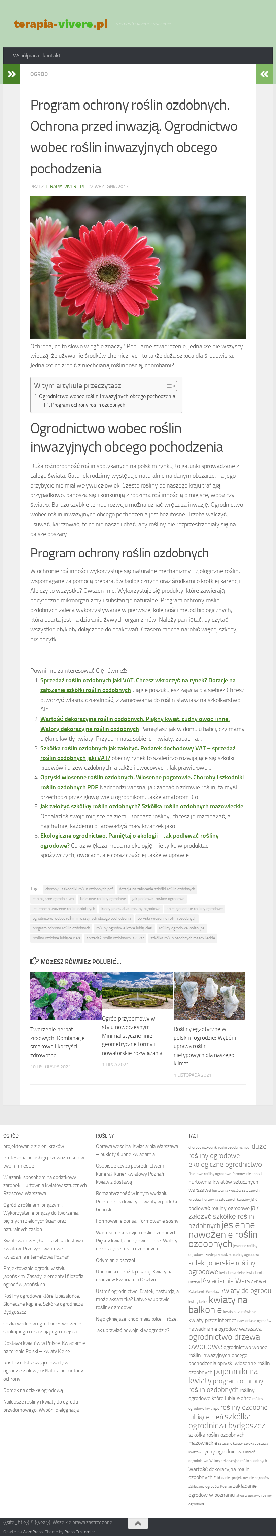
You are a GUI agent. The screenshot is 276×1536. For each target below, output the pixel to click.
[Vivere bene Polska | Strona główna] (61, 23)
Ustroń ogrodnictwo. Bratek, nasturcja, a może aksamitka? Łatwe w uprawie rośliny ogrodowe (137, 1299)
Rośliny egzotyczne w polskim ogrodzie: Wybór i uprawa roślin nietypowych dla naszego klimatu (205, 1046)
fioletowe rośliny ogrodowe (103, 898)
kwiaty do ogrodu (245, 1290)
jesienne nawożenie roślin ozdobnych (64, 908)
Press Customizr (79, 1531)
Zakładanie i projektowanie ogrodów (241, 1478)
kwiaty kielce (198, 1302)
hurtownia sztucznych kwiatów (226, 1199)
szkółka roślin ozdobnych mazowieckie (182, 938)
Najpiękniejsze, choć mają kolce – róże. (137, 1319)
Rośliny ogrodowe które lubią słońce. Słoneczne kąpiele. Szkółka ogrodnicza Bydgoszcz (43, 1304)
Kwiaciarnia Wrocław (203, 1292)
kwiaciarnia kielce (232, 1273)
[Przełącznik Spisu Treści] (167, 386)
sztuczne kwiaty (230, 1443)
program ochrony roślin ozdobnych (61, 928)
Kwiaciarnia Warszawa (233, 1281)
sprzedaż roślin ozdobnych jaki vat (115, 938)
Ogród (39, 74)
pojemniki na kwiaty (223, 1375)
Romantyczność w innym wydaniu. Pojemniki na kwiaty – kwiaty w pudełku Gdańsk (137, 1201)
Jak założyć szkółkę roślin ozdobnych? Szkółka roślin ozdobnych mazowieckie (141, 806)
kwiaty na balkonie (217, 1305)
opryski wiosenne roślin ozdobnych (167, 918)
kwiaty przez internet (212, 1320)
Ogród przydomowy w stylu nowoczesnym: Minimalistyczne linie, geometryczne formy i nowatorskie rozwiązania (132, 1035)
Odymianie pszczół (115, 1260)
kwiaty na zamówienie (239, 1312)
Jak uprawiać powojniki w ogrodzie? (133, 1330)
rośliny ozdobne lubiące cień (56, 938)
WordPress (33, 1531)
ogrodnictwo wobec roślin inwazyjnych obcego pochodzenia (82, 918)
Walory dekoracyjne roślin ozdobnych (238, 1461)
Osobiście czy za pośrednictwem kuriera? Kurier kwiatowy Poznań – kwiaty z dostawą (132, 1174)
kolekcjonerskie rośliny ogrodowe (195, 908)
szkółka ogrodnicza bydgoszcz (226, 1421)
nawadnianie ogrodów (254, 1321)
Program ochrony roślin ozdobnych (88, 405)
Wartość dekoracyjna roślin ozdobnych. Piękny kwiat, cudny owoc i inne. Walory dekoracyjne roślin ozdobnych (137, 1241)
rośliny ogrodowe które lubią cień (124, 928)
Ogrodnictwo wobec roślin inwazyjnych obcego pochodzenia (107, 396)
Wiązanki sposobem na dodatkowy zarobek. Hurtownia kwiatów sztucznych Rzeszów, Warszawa (45, 1185)
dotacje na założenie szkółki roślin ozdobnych (157, 889)
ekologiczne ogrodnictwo (53, 898)
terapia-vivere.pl (65, 186)
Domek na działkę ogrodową (33, 1390)
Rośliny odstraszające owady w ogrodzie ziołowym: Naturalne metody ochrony (43, 1371)
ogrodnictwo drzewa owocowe (224, 1341)
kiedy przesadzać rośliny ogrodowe (130, 908)
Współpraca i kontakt (37, 55)
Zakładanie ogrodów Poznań (210, 1486)
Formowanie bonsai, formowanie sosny (137, 1221)
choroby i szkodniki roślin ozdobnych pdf (79, 889)
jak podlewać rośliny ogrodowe (158, 898)
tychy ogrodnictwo (223, 1451)
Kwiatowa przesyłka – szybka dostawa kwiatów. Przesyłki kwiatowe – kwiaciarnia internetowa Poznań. (43, 1249)
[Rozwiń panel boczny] (11, 74)
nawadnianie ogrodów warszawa (225, 1329)
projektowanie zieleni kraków (33, 1146)
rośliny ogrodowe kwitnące (181, 928)
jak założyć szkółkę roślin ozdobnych (223, 1216)
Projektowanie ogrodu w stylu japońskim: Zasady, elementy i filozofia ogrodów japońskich (43, 1276)
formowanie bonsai (247, 1174)
